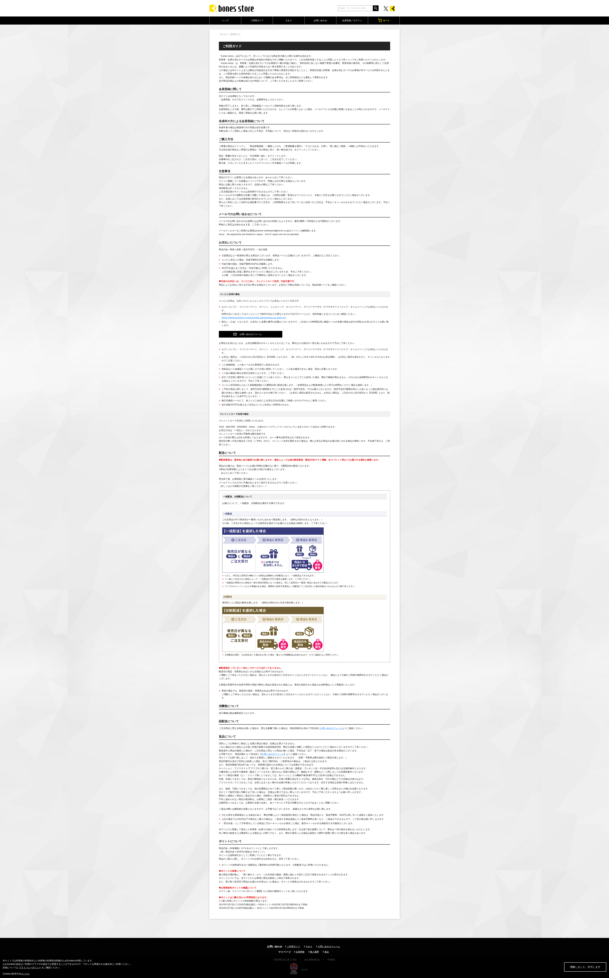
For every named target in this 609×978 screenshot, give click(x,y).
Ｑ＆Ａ (288, 20)
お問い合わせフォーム (250, 334)
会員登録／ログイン (352, 20)
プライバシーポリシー (30, 967)
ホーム (223, 34)
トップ (225, 20)
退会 (326, 951)
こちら (26, 973)
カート (386, 20)
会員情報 (300, 951)
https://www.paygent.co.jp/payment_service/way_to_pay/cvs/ (254, 317)
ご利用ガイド (257, 20)
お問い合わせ (320, 20)
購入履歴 (314, 951)
